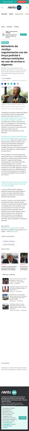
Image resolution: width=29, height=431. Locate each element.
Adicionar (23, 34)
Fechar (22, 418)
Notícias (9, 27)
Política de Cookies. (7, 426)
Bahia (11, 14)
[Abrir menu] (2, 8)
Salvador (4, 14)
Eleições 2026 (19, 14)
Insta (4, 228)
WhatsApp (13, 231)
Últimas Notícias (8, 2)
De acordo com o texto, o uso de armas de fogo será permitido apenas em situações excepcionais (14, 138)
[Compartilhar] (18, 84)
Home (3, 27)
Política (16, 27)
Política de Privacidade (7, 423)
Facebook (10, 228)
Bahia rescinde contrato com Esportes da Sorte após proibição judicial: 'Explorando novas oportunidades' (14, 184)
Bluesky (15, 228)
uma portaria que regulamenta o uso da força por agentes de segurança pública (13, 118)
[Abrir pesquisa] (27, 8)
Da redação (7, 78)
